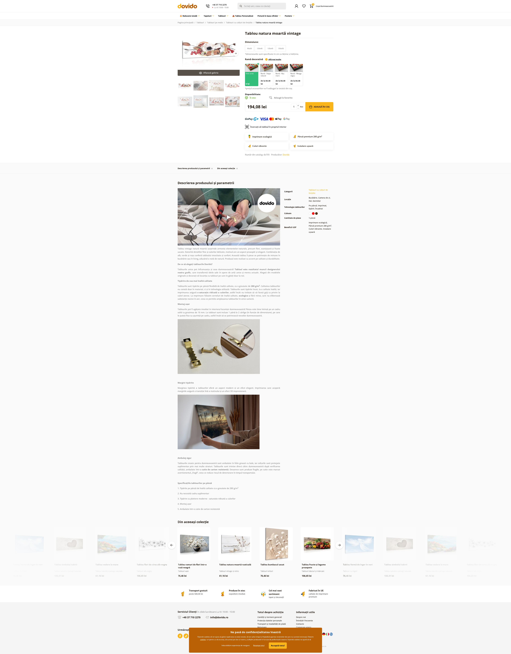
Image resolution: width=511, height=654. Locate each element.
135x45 (270, 48)
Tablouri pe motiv (215, 22)
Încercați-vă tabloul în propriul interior (268, 126)
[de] (324, 634)
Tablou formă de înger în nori (28, 564)
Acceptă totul (278, 645)
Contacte (300, 624)
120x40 (259, 48)
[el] (331, 634)
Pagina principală (185, 22)
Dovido (286, 154)
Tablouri (200, 22)
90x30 (249, 48)
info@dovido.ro (218, 617)
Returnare (262, 627)
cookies (203, 639)
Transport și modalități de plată (271, 624)
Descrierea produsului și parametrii (194, 168)
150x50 (281, 48)
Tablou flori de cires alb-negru (152, 564)
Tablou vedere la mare (107, 564)
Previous (172, 545)
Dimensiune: (252, 42)
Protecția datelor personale (269, 620)
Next (235, 53)
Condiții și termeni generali (269, 617)
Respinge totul (258, 645)
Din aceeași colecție (226, 168)
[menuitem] (190, 16)
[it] (328, 634)
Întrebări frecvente (304, 620)
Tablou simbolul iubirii (65, 564)
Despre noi (301, 617)
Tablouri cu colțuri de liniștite (239, 22)
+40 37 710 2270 (191, 617)
